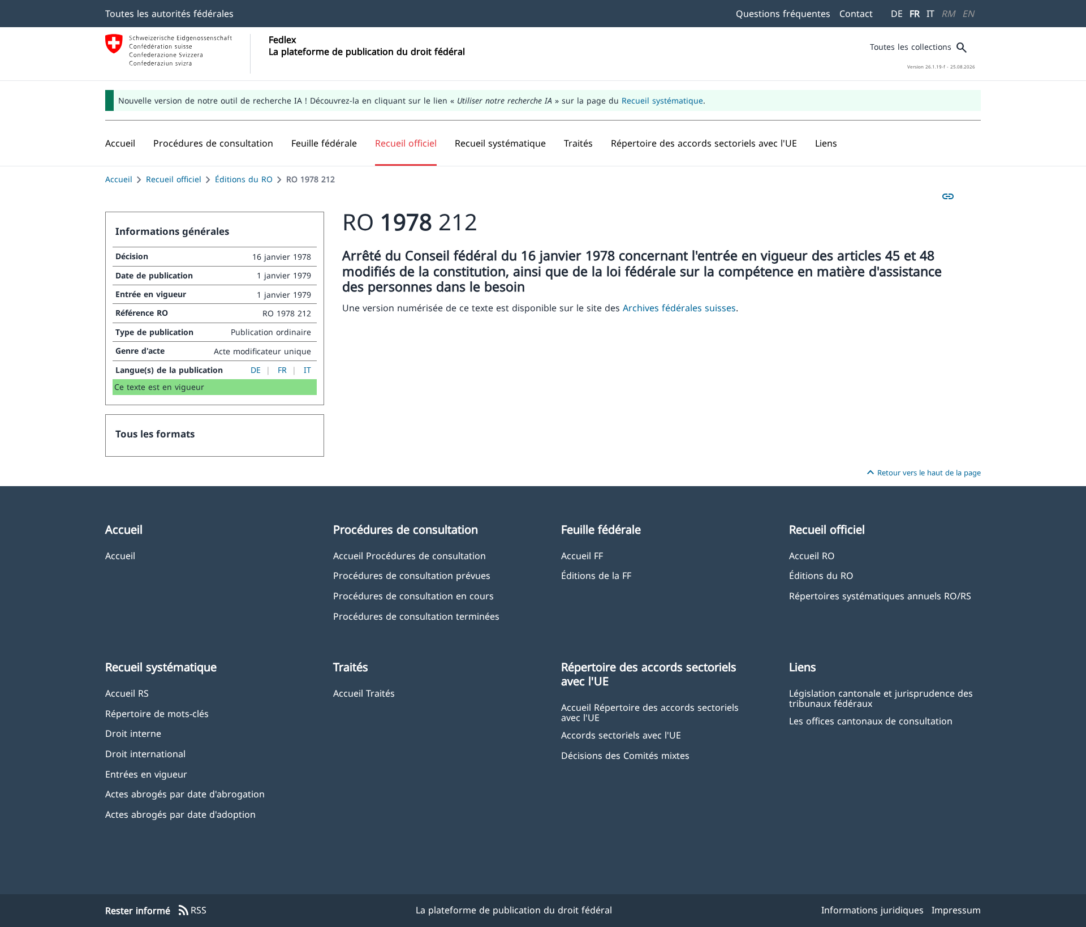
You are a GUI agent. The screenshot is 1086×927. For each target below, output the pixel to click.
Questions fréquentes (783, 13)
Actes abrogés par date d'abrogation (185, 794)
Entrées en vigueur (146, 774)
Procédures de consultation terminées (416, 616)
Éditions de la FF (596, 575)
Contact (856, 13)
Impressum (956, 910)
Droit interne (133, 733)
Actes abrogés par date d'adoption (180, 814)
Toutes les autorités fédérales (169, 13)
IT (930, 13)
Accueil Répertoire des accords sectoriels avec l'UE (650, 712)
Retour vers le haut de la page (922, 472)
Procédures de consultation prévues (411, 575)
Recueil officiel (173, 179)
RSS (191, 910)
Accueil (118, 179)
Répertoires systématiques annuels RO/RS (880, 596)
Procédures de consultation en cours (413, 596)
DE (897, 13)
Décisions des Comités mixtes (625, 755)
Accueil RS (127, 693)
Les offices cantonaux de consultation (871, 721)
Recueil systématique (662, 100)
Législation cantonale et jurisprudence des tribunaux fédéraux (881, 698)
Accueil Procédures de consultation (409, 555)
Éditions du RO (244, 179)
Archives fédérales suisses (679, 308)
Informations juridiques (872, 910)
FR (915, 13)
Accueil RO (812, 555)
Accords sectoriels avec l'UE (621, 735)
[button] (213, 143)
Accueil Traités (364, 693)
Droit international (145, 753)
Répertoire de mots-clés (157, 713)
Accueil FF (582, 555)
